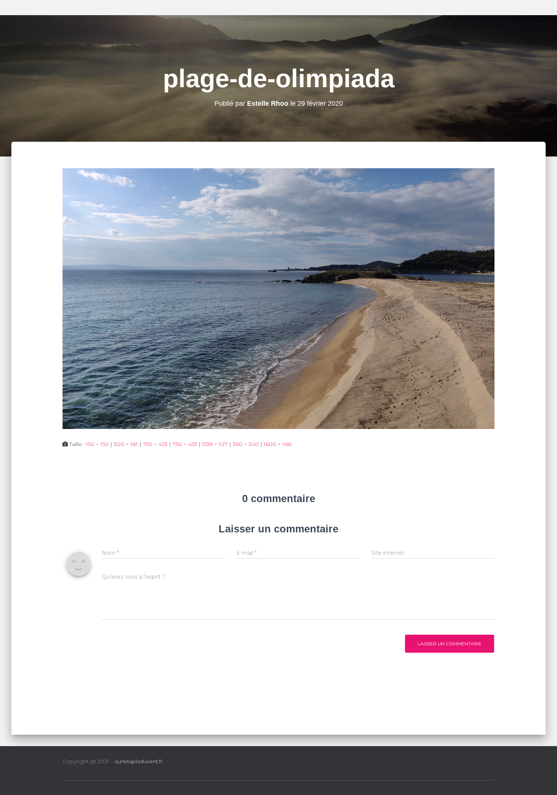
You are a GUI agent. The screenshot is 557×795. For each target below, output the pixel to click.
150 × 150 (97, 444)
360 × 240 (246, 444)
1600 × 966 (277, 444)
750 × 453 (155, 444)
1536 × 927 (215, 444)
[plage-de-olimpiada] (278, 297)
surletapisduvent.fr (139, 761)
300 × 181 (126, 444)
